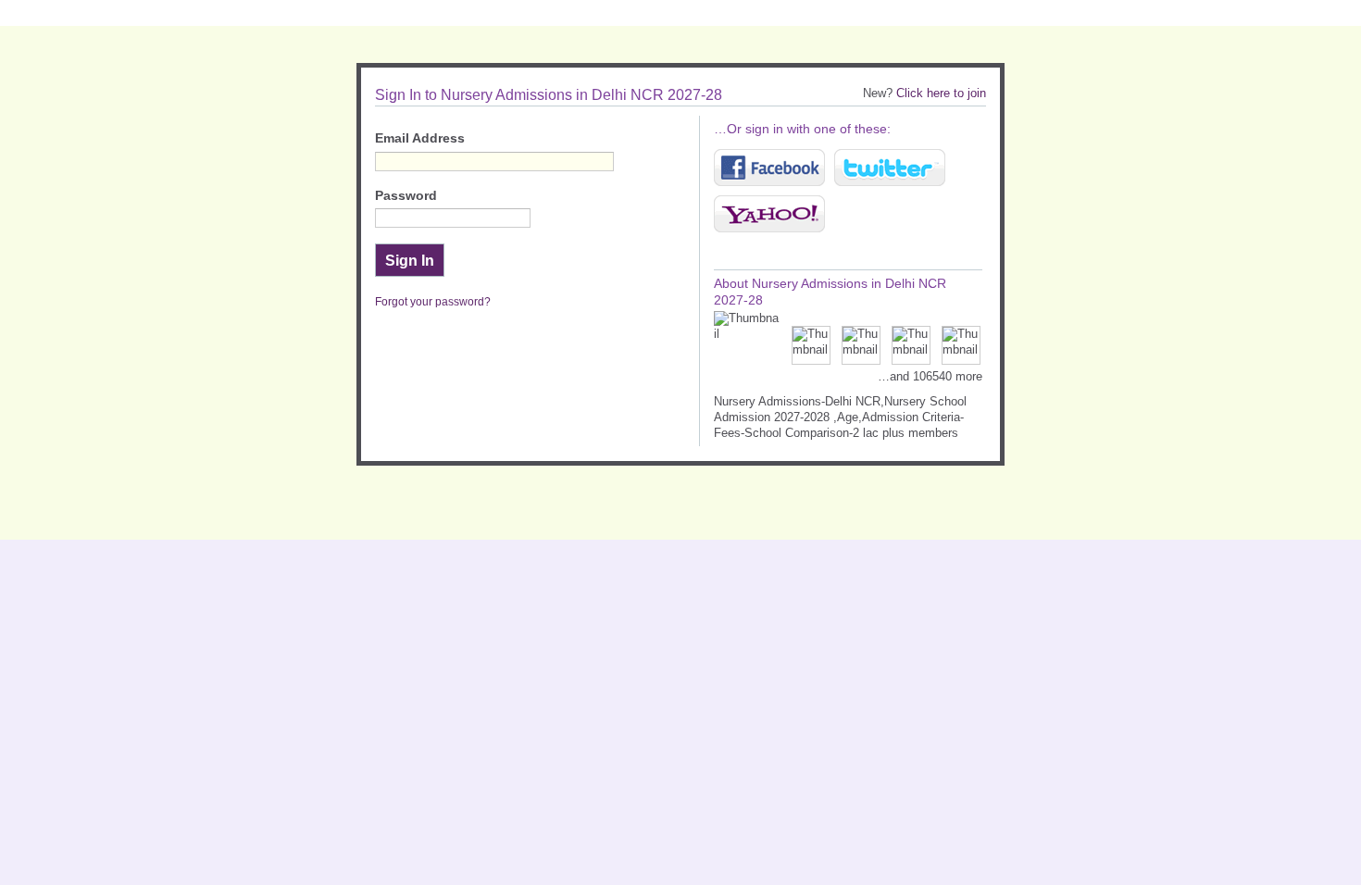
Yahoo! (769, 213)
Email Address (420, 138)
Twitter (889, 167)
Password (406, 196)
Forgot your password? (433, 301)
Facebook (769, 167)
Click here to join (941, 93)
